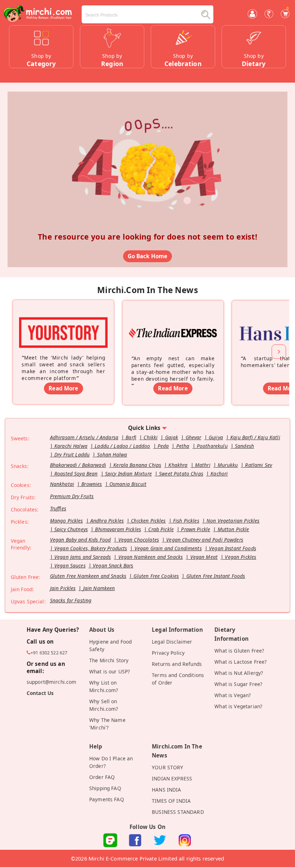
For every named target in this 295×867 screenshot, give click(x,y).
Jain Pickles (63, 588)
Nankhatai (62, 484)
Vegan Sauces (70, 565)
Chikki (151, 437)
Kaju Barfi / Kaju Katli (255, 437)
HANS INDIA (166, 789)
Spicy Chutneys (71, 529)
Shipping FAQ (105, 788)
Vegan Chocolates (138, 539)
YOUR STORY (167, 767)
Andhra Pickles (107, 520)
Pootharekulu (212, 445)
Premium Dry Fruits (72, 496)
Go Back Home (148, 256)
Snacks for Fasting (71, 600)
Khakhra (177, 465)
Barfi (131, 437)
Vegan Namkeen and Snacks (150, 556)
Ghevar (193, 437)
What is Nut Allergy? (238, 672)
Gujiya (216, 437)
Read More (63, 388)
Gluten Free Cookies (156, 575)
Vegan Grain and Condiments (168, 548)
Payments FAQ (106, 799)
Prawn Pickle (195, 529)
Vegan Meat (204, 556)
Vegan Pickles (240, 556)
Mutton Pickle (233, 529)
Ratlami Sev (258, 465)
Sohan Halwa (112, 454)
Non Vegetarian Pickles (232, 520)
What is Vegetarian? (238, 706)
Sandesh (244, 445)
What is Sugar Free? (238, 684)
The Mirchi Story (108, 660)
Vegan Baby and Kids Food (80, 539)
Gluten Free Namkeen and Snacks (88, 575)
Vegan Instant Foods (232, 548)
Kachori (219, 473)
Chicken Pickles (148, 520)
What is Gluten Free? (239, 650)
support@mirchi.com (52, 681)
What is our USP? (109, 671)
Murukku (228, 465)
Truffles (58, 508)
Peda (163, 445)
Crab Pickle (161, 529)
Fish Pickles (186, 520)
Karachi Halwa (70, 445)
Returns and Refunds (177, 663)
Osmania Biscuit (127, 484)
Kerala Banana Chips (137, 465)
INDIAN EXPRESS (172, 778)
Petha (183, 445)
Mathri (202, 465)
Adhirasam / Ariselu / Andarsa (84, 437)
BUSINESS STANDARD (178, 811)
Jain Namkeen (99, 588)
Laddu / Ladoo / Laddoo (122, 445)
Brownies (91, 484)
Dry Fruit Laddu (72, 454)
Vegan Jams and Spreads (82, 556)
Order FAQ (102, 777)
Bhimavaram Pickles (118, 529)
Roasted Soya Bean (76, 473)
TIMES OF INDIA (171, 800)
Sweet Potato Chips (181, 473)
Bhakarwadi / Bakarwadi (78, 465)
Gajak (171, 437)
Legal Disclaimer (172, 641)
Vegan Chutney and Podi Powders (204, 539)
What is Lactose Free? (240, 661)
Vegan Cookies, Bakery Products (90, 548)
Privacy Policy (168, 652)
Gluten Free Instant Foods (215, 575)
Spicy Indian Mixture (128, 473)
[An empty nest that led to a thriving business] (173, 323)
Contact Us (40, 693)
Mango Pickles (66, 520)
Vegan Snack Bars (113, 565)
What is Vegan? (232, 695)
